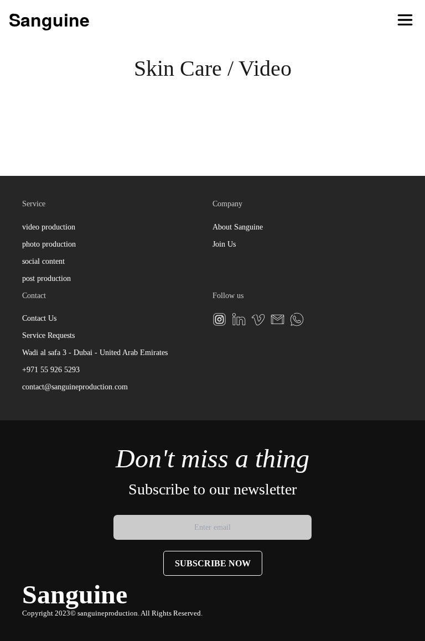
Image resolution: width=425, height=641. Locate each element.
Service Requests (48, 335)
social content (43, 261)
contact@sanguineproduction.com (75, 387)
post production (46, 278)
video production (48, 227)
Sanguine (49, 19)
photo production (49, 244)
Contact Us (39, 318)
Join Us (224, 244)
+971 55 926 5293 (51, 370)
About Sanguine (237, 227)
